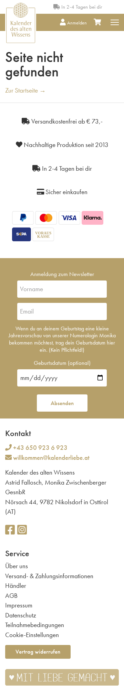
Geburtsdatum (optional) (62, 363)
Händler (15, 585)
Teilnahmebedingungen (34, 625)
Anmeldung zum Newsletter (62, 274)
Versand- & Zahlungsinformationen (49, 576)
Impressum (18, 605)
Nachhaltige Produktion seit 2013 (65, 144)
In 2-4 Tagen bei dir (81, 6)
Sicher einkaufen (65, 192)
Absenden (62, 403)
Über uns (16, 566)
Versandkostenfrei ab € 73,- (66, 121)
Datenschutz (20, 615)
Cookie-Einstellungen (32, 635)
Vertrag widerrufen (38, 651)
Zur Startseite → (25, 90)
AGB (11, 595)
